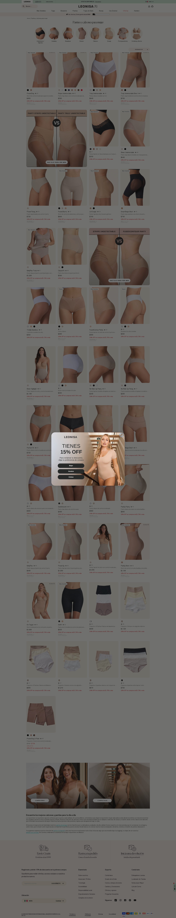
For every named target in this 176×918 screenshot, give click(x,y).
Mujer (71, 465)
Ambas (71, 477)
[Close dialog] (121, 435)
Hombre (71, 471)
